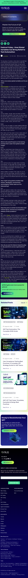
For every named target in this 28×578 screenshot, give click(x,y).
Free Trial (6, 277)
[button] (2, 43)
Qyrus (8, 215)
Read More (23, 3)
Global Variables (5, 86)
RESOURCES (4, 514)
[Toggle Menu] (25, 8)
